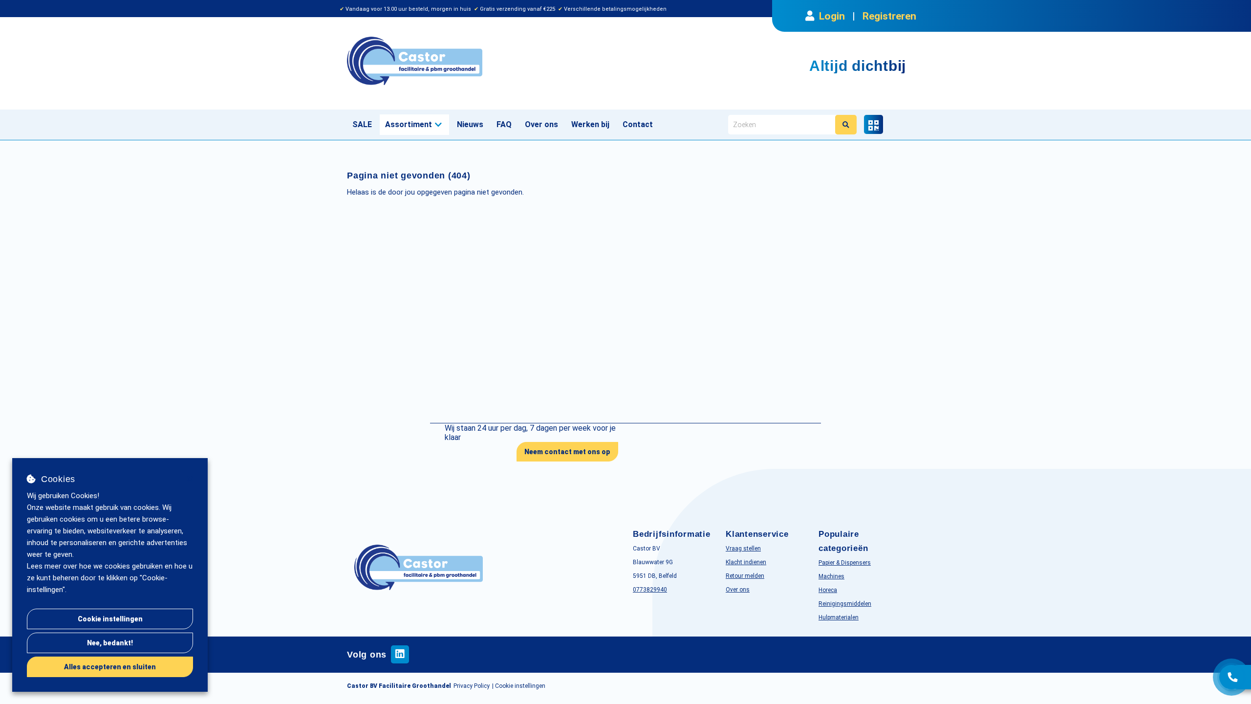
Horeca (828, 590)
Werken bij (590, 124)
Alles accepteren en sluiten (110, 667)
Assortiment (408, 124)
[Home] (482, 61)
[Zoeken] (846, 124)
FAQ (504, 124)
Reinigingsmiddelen (845, 603)
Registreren (889, 16)
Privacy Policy (471, 685)
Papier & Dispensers (845, 562)
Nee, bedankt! (110, 643)
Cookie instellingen (110, 619)
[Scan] (873, 124)
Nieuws (470, 124)
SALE (362, 124)
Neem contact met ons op (567, 452)
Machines (831, 576)
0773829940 (650, 589)
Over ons (541, 124)
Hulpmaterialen (839, 617)
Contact (638, 124)
